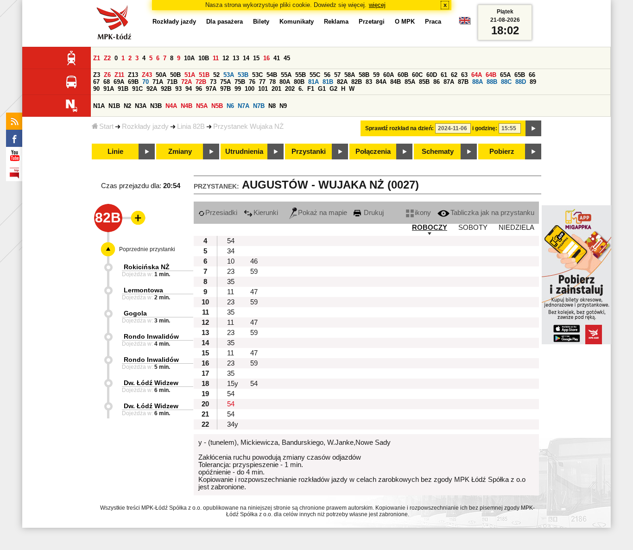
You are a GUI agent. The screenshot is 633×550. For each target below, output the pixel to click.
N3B (156, 105)
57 (337, 74)
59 (376, 74)
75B (239, 81)
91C (137, 88)
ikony (423, 212)
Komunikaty (296, 21)
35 (230, 281)
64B (491, 74)
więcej (377, 4)
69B (133, 81)
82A (342, 81)
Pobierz (501, 151)
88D (520, 81)
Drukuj (373, 212)
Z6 (107, 74)
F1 (310, 88)
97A (211, 88)
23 (230, 271)
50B (175, 74)
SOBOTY (472, 227)
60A (388, 74)
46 (254, 261)
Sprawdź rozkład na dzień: (399, 128)
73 (213, 81)
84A (381, 81)
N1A (99, 105)
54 (230, 241)
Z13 (133, 74)
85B (424, 81)
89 (533, 81)
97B (225, 88)
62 (454, 74)
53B (243, 74)
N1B (114, 105)
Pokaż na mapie (322, 212)
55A (286, 74)
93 (178, 88)
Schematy (438, 151)
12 (225, 58)
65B (519, 74)
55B (300, 74)
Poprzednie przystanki (147, 249)
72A (186, 81)
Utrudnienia (244, 151)
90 (96, 88)
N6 (230, 105)
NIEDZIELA (516, 227)
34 (230, 251)
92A (151, 88)
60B (403, 74)
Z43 (147, 74)
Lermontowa (143, 290)
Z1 (96, 58)
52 (216, 74)
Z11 (119, 74)
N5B (217, 105)
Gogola (135, 313)
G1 (322, 88)
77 (262, 81)
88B (492, 81)
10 (230, 261)
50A (161, 74)
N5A (202, 105)
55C (315, 74)
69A (119, 81)
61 (444, 74)
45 (287, 58)
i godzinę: (484, 128)
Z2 (107, 58)
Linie (115, 151)
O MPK (405, 21)
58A (349, 74)
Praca (433, 21)
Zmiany (180, 151)
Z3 (96, 74)
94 (188, 88)
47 (254, 292)
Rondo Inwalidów (151, 336)
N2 (127, 105)
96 (199, 88)
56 (327, 74)
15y (232, 383)
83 (369, 81)
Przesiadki (221, 212)
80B (299, 81)
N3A (140, 105)
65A (505, 74)
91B (123, 88)
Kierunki (265, 212)
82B (356, 81)
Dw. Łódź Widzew (151, 382)
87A (448, 81)
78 (272, 81)
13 (236, 58)
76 (252, 81)
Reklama (336, 21)
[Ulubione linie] (135, 218)
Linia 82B (191, 126)
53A (228, 74)
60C (417, 74)
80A (284, 81)
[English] (465, 22)
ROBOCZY (429, 227)
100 (249, 88)
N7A (243, 105)
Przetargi (372, 21)
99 (237, 88)
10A (189, 58)
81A (313, 81)
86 (436, 81)
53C (257, 74)
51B (204, 74)
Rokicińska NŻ (147, 267)
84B (395, 81)
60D (431, 74)
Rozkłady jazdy (145, 126)
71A (157, 81)
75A (225, 81)
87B (463, 81)
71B (172, 81)
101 (263, 88)
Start (106, 126)
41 (276, 58)
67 (96, 81)
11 (216, 58)
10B (203, 58)
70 (145, 81)
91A (108, 88)
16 (266, 58)
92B (166, 88)
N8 (272, 105)
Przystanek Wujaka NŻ (248, 126)
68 (106, 81)
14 (246, 58)
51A (189, 74)
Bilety (261, 21)
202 (290, 88)
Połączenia (373, 151)
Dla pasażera (224, 21)
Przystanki (308, 151)
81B (328, 81)
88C (506, 81)
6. (301, 88)
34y (232, 424)
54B (271, 74)
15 (256, 58)
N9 (283, 105)
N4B (186, 105)
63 (464, 74)
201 (276, 88)
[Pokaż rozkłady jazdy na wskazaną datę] (533, 128)
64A (476, 74)
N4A (171, 105)
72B (201, 81)
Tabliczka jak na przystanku (492, 212)
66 (532, 74)
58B (364, 74)
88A (477, 81)
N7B (259, 105)
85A (410, 81)
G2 (333, 88)
